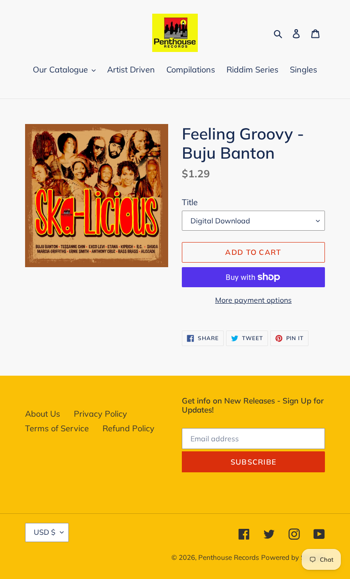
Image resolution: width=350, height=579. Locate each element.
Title (190, 202)
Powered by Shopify (293, 557)
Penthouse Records (228, 557)
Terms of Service (57, 428)
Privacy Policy (100, 413)
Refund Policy (128, 428)
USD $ (45, 532)
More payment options (253, 300)
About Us (42, 413)
